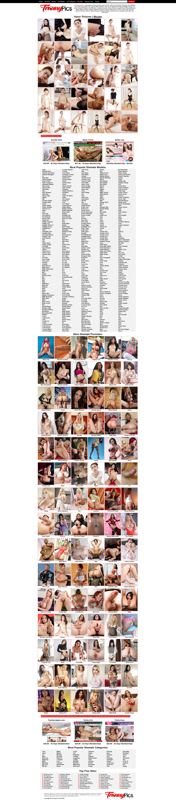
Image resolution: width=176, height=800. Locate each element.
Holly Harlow (66, 313)
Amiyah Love (46, 209)
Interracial (76, 766)
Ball (43, 272)
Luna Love (84, 309)
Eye (63, 269)
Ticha (120, 248)
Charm (64, 181)
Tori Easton (121, 254)
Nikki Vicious (104, 254)
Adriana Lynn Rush (48, 173)
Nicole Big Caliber (105, 246)
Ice (63, 323)
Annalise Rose (46, 233)
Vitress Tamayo (123, 290)
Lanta (83, 266)
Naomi (102, 225)
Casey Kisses (66, 173)
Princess (102, 319)
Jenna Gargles (85, 186)
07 (66, 716)
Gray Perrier (66, 295)
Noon (101, 264)
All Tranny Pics (54, 798)
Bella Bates (45, 283)
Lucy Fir (84, 306)
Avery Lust (45, 261)
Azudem (44, 264)
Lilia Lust (84, 288)
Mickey (102, 186)
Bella (43, 282)
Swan (120, 223)
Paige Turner (104, 279)
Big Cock (45, 764)
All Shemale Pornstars (106, 785)
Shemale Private (64, 782)
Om (101, 277)
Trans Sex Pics (83, 780)
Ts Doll (120, 256)
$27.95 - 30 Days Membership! (88, 163)
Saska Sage (121, 191)
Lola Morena (85, 303)
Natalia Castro (104, 233)
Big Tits (44, 766)
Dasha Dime (66, 223)
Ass (43, 755)
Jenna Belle (84, 182)
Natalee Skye (104, 231)
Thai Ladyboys (64, 783)
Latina (90, 753)
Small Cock (110, 763)
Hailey (64, 300)
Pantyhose (91, 764)
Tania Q (120, 231)
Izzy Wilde (65, 329)
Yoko (119, 318)
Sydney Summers (123, 225)
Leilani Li (84, 277)
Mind (101, 197)
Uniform (125, 763)
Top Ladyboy (124, 788)
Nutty (101, 269)
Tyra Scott (121, 257)
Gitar (63, 288)
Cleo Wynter (66, 199)
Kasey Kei (84, 220)
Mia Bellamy (104, 181)
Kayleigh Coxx (85, 226)
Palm (101, 280)
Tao (119, 233)
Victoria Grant (122, 285)
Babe (43, 756)
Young (125, 766)
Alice (43, 191)
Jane (82, 171)
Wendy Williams (123, 298)
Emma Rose (65, 248)
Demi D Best (66, 226)
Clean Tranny (104, 782)
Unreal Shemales (48, 786)
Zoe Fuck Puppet (123, 329)
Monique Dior (104, 207)
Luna (83, 308)
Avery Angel (46, 259)
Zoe (119, 327)
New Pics (47, 1)
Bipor (44, 300)
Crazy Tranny (47, 779)
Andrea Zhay (46, 218)
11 (76, 716)
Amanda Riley (46, 202)
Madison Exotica (86, 311)
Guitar (64, 298)
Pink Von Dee (104, 308)
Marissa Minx (85, 331)
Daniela (64, 213)
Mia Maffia (103, 184)
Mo (101, 205)
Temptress (121, 238)
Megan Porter (104, 173)
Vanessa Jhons (122, 269)
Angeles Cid (46, 223)
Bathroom (45, 759)
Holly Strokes (66, 316)
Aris (43, 241)
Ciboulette (65, 192)
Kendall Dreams (86, 235)
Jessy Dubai (85, 199)
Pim (101, 306)
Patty (101, 295)
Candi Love (45, 321)
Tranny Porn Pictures (127, 782)
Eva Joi (64, 261)
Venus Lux (121, 277)
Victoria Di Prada (123, 283)
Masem (102, 169)
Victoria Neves (122, 287)
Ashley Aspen (46, 243)
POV (108, 756)
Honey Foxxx (66, 319)
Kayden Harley (86, 223)
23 (110, 716)
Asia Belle (45, 246)
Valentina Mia (122, 262)
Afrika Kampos (47, 179)
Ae (43, 176)
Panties (90, 763)
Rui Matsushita (123, 169)
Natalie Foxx (104, 236)
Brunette (59, 758)
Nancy (102, 222)
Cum (58, 761)
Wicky (120, 301)
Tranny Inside (125, 783)
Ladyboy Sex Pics (125, 785)
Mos (101, 210)
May (101, 171)
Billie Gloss (45, 298)
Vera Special (122, 279)
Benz (43, 292)
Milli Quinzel (104, 194)
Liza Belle (84, 301)
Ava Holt (45, 257)
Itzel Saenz (65, 324)
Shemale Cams (89, 1)
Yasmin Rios (122, 311)
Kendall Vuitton (86, 238)
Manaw (83, 314)
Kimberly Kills (86, 251)
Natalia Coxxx (104, 235)
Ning (101, 259)
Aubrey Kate (46, 251)
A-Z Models (61, 1)
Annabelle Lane (47, 231)
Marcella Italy (85, 321)
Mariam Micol (85, 327)
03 (55, 136)
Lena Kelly (84, 279)
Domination (60, 764)
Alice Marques (46, 192)
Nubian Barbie (104, 266)
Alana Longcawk (47, 182)
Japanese (91, 751)
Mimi (101, 196)
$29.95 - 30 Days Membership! (88, 744)
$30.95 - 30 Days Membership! (56, 163)
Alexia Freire (46, 187)
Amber (44, 204)
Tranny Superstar (105, 777)
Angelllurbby (46, 228)
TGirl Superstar (125, 774)
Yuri (119, 324)
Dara (63, 222)
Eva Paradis (66, 266)
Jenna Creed (85, 184)
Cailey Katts (46, 318)
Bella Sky (45, 285)
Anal (43, 751)
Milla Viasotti (104, 192)
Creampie (60, 759)
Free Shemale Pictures (66, 780)
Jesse (82, 196)
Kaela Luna (85, 207)
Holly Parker (66, 314)
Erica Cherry (66, 251)
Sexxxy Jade (122, 199)
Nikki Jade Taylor (105, 251)
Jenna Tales (85, 189)
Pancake (102, 282)
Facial (75, 751)
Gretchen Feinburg (68, 296)
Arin (43, 239)
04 (57, 136)
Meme (102, 179)
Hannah (64, 303)
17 (93, 716)
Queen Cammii (104, 323)
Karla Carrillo (85, 215)
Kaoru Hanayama (86, 212)
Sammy (120, 178)
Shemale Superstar (85, 788)
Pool (108, 753)
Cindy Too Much (67, 196)
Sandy (120, 179)
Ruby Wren (103, 331)
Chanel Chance (67, 176)
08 (68, 716)
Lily (82, 292)
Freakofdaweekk (67, 277)
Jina (82, 202)
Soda (119, 209)
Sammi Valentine (123, 176)
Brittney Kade (46, 308)
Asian (44, 753)
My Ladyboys (47, 788)
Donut (64, 233)
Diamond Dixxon (67, 228)
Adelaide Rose (46, 171)
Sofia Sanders (122, 212)
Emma (64, 246)
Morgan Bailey (104, 209)
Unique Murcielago (124, 259)
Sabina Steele (122, 173)
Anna (44, 230)
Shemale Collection (65, 774)
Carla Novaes (46, 326)
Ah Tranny (47, 780)
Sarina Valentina (123, 187)
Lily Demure (85, 293)
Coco (63, 202)
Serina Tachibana (123, 197)
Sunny (120, 220)
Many (83, 318)
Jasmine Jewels (86, 178)
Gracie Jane (65, 293)
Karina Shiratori (86, 213)
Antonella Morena (47, 235)
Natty (101, 243)
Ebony (59, 766)
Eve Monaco (66, 267)
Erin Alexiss (65, 254)
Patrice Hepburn (105, 292)
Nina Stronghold (105, 257)
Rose (101, 329)
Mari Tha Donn (86, 324)
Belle (43, 288)
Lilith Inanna (85, 290)
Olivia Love (103, 275)
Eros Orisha (65, 257)
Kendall (83, 233)
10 (74, 716)
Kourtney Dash (86, 256)
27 (121, 716)
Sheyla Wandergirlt (124, 204)
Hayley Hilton (66, 306)
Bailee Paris (45, 267)
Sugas (120, 218)
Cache (44, 316)
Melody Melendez (105, 178)
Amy (43, 212)
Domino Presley (67, 231)
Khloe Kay (84, 243)
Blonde (59, 753)
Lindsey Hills (85, 295)
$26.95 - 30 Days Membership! (56, 744)
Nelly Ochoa (103, 244)
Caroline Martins (67, 169)
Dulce (64, 238)
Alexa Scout (46, 186)
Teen (124, 756)
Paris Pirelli (103, 288)
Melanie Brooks (104, 176)
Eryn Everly (66, 259)
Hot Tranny (83, 785)
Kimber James (85, 248)
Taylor (120, 236)
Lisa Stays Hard (86, 298)
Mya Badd (103, 212)
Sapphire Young (123, 182)
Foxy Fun (65, 275)
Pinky (101, 309)
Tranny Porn (124, 776)
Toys (124, 759)
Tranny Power (83, 777)
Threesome (126, 758)
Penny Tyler (103, 301)
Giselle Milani (66, 287)
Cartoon (64, 171)
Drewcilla (65, 236)
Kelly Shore (85, 231)
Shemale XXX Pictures (86, 782)
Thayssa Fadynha (123, 241)
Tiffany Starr (122, 249)
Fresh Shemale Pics (85, 786)
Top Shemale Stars (126, 777)
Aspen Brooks (46, 248)
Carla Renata (46, 327)
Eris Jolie (65, 256)
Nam (101, 217)
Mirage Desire (104, 202)
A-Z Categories (71, 1)
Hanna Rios (65, 301)
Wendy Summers (123, 296)
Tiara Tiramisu (123, 246)
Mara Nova (84, 319)
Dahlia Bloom (66, 207)
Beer (43, 279)
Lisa (82, 296)
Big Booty (45, 763)
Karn (83, 217)
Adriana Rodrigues (48, 174)
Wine (120, 305)
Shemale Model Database (86, 783)
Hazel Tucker (66, 308)
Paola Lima (103, 283)
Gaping (75, 759)
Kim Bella (84, 246)
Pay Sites (80, 1)
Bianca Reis (45, 293)
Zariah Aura (122, 326)
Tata (119, 235)
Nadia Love (103, 215)
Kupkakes (84, 257)
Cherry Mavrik (67, 186)
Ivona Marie (66, 326)
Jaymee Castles (86, 181)
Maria (83, 326)
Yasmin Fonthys (123, 309)
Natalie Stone (104, 239)
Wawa (120, 295)
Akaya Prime (46, 181)
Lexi (82, 283)
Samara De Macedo (124, 174)
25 (115, 716)
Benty (44, 290)
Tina (119, 251)
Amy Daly (45, 213)
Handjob (76, 761)
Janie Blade (85, 174)
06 (63, 716)
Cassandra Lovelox (68, 174)
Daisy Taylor (66, 212)
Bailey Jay (45, 270)
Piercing (109, 751)
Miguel (102, 189)
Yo (119, 316)
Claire (64, 197)
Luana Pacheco (86, 305)
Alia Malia (45, 189)
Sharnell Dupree (123, 200)
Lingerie (90, 756)
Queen (102, 321)
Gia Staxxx (65, 280)
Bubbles (44, 314)
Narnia (102, 228)
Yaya (119, 313)
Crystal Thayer (66, 205)
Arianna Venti (46, 236)
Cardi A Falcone (47, 324)
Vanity (120, 272)
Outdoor (91, 761)
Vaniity (120, 270)
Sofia (119, 210)
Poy (101, 318)
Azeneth (44, 262)
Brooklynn (45, 311)
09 (71, 716)
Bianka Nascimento (48, 295)
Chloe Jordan (66, 187)
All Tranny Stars (48, 774)
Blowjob (59, 755)
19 (99, 716)
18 (96, 716)
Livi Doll (84, 300)
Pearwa (102, 300)
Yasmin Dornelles (123, 308)
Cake (43, 319)
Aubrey (44, 249)
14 (85, 716)
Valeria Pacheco (123, 267)
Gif (63, 282)
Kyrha (83, 262)
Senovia (120, 196)
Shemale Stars (64, 776)
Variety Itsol (122, 275)
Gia (63, 279)
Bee (43, 277)
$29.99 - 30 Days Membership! (120, 744)
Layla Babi (84, 267)
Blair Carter (46, 301)
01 (49, 136)
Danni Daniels (66, 217)
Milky (101, 191)
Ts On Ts (125, 761)
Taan (119, 226)
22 (107, 716)
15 (88, 716)
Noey (101, 262)
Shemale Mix (47, 785)
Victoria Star (122, 288)
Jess (82, 194)
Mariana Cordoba (86, 329)
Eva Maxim (65, 264)
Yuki (119, 323)
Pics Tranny (47, 783)
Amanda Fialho (47, 200)
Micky (102, 187)
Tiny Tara (121, 253)
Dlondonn (65, 230)
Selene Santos (122, 194)
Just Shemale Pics (48, 782)
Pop (101, 316)
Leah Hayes (85, 270)
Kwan (83, 259)
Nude (90, 759)
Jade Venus (84, 169)
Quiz (101, 324)
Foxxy (64, 274)
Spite (119, 217)
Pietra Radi (103, 305)
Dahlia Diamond (67, 210)
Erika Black (65, 253)
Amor (44, 210)
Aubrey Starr (46, 253)
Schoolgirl (110, 759)
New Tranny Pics (84, 776)
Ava (43, 256)
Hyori (64, 321)
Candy (44, 323)
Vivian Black (122, 292)
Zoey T (120, 331)
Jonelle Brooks (85, 205)
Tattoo (125, 755)
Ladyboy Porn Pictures (66, 785)
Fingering (76, 755)
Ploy (101, 311)
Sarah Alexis (122, 186)
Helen (64, 309)
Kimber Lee (85, 249)
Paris (101, 287)
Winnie (120, 306)
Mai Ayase (84, 313)
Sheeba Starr (122, 202)
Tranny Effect (125, 780)
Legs (89, 755)
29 (126, 716)
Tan (119, 230)
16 (90, 716)
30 (129, 716)
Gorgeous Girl (66, 290)
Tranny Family (104, 786)
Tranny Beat (104, 774)
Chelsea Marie (66, 182)
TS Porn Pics (63, 777)
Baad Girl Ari (46, 266)
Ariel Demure (46, 238)
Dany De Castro (67, 218)
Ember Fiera (66, 244)
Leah (82, 269)
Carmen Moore (47, 329)
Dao (63, 220)
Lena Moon (84, 280)
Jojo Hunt (84, 204)
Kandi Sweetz (85, 210)
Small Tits (110, 764)
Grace (64, 292)
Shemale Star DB (64, 788)
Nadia (101, 213)
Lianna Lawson (86, 285)
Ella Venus (65, 241)
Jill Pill (83, 200)
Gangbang (76, 758)
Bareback (45, 758)
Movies (54, 1)
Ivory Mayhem (66, 327)
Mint (101, 200)
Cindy (64, 194)
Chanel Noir (66, 178)
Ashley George (46, 244)
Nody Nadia (103, 261)
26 (118, 716)
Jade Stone (65, 331)
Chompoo (65, 189)
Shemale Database (49, 777)
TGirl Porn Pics (105, 788)
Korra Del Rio (85, 254)
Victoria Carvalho (123, 282)
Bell (43, 280)
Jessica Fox (84, 197)
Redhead (109, 758)
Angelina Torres (47, 226)
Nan (101, 218)
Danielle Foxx (66, 215)
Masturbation (92, 758)
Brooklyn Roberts (47, 309)
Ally (43, 199)
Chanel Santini (66, 179)
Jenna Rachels (85, 187)
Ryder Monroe (122, 171)
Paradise (102, 285)
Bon (43, 305)
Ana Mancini (46, 217)
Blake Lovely (46, 303)
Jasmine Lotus (85, 179)
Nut (101, 267)
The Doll (121, 243)
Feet (74, 753)
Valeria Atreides (123, 266)
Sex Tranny (124, 779)
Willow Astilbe (122, 303)
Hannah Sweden (67, 305)
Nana (101, 220)
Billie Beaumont (47, 296)
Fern (63, 272)
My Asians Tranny (105, 776)
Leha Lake (84, 275)
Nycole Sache (104, 270)
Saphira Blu (122, 181)
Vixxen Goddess (123, 293)
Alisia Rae (45, 194)
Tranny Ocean (104, 780)
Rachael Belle (104, 326)
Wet (124, 764)
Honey (64, 318)
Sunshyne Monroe (123, 222)
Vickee (120, 280)
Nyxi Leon (103, 272)
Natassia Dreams (105, 241)
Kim (82, 244)
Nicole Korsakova (105, 248)
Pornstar (109, 755)
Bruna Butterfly (47, 313)
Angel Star (45, 220)
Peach (101, 296)
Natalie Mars (104, 238)
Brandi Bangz (46, 306)
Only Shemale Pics (65, 779)
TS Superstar (47, 776)
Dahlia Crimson (67, 209)
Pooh (101, 314)
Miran (102, 204)
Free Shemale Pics (65, 786)
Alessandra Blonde (48, 184)
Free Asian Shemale (85, 779)
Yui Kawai (121, 321)
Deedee (64, 225)
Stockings (126, 753)
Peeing (90, 766)
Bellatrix (44, 287)
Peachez (102, 298)
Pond (101, 313)
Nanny (102, 223)
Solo (108, 766)
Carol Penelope (47, 331)
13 (82, 716)
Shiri (119, 205)
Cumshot (59, 763)
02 (52, 136)
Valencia (120, 261)
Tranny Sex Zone (105, 783)
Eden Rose (65, 239)
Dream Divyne (66, 235)
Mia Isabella (103, 182)
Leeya (83, 274)
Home (41, 1)
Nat (101, 230)
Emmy (64, 249)
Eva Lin (64, 262)
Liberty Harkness (86, 287)
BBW (43, 761)
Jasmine (83, 176)
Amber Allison (46, 205)
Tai (119, 228)
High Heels (76, 764)
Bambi (44, 274)
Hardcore (76, 763)
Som (119, 213)
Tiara (120, 244)
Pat (101, 290)
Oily (101, 274)
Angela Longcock (47, 222)
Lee (82, 272)
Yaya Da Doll (122, 314)
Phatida (102, 303)
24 (112, 716)
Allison (44, 197)
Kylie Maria (85, 261)
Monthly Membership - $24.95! (120, 163)
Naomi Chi (103, 226)
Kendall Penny (86, 236)
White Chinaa (122, 300)
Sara (119, 184)
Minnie (102, 199)
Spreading (126, 751)
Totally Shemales (84, 774)
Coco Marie (65, 204)
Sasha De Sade (122, 189)
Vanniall (120, 274)
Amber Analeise (47, 207)
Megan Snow (104, 174)
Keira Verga (85, 228)
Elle (63, 243)
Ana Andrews (46, 215)
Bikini (58, 751)
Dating (97, 1)
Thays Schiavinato (124, 239)
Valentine (121, 264)
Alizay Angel (46, 196)
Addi (43, 169)
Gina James (65, 285)
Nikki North (103, 253)
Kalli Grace (85, 209)
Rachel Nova (104, 327)
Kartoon (84, 218)
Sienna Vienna (122, 207)
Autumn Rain (46, 254)
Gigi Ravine (65, 283)
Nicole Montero (104, 249)
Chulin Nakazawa (67, 191)
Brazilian (59, 756)
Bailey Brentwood (47, 269)
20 (101, 716)
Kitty (83, 253)
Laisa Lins (84, 264)
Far (63, 270)
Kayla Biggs (85, 225)
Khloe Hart (84, 241)
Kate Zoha (84, 222)
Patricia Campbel (105, 293)
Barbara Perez (46, 275)
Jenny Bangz (85, 192)
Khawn (83, 239)
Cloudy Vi (65, 200)
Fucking (75, 756)
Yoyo (119, 319)
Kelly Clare (84, 230)
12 (79, 716)
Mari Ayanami (85, 323)
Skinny (109, 761)
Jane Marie (84, 173)
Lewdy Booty (85, 282)
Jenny (83, 191)
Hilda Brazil (66, 311)
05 (60, 136)
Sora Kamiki (122, 215)
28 (123, 716)
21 (104, 716)
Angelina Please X (47, 225)
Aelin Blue (45, 178)
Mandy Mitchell (86, 316)
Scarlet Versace (123, 192)
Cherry (64, 184)
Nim (101, 256)
